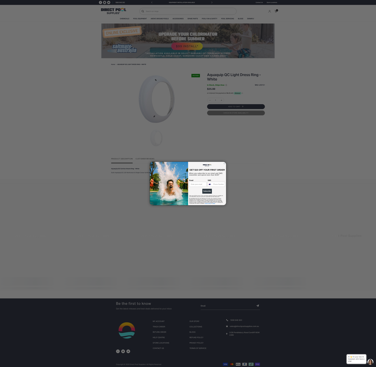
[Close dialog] (224, 163)
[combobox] (210, 184)
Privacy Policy (208, 203)
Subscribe (207, 191)
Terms (213, 203)
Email (191, 180)
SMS (209, 180)
